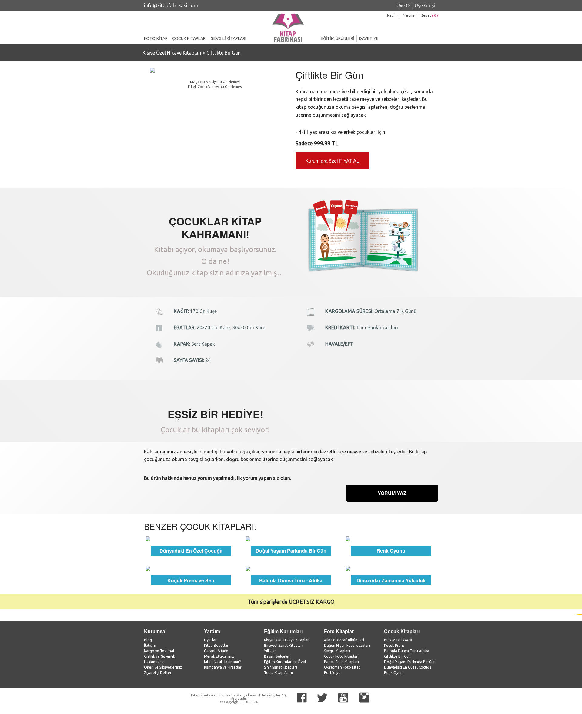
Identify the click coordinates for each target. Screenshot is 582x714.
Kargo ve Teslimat (159, 651)
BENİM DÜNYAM (398, 640)
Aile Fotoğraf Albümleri (344, 640)
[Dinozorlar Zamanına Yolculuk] (391, 568)
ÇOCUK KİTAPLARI (189, 38)
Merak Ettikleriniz (219, 656)
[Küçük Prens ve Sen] (191, 568)
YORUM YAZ (392, 493)
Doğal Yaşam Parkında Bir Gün (410, 662)
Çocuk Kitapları (402, 631)
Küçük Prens (394, 645)
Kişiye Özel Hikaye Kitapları (171, 52)
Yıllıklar (270, 651)
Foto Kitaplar (339, 631)
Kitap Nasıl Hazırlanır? (222, 662)
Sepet (429, 15)
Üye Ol (403, 5)
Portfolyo (332, 673)
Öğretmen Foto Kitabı (343, 667)
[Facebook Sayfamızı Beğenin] (301, 698)
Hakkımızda (154, 662)
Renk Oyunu (394, 673)
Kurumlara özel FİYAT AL (332, 160)
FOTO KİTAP (156, 38)
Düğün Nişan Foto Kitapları (347, 645)
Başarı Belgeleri (277, 656)
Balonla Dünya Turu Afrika (406, 651)
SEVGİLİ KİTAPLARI (228, 38)
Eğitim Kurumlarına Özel (285, 662)
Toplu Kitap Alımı (278, 673)
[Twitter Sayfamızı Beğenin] (322, 698)
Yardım (408, 15)
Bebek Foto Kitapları (341, 662)
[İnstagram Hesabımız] (364, 698)
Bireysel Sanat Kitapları (283, 645)
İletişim (150, 645)
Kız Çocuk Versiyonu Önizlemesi (215, 82)
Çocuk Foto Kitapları (341, 656)
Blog (148, 640)
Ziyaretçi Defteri (158, 673)
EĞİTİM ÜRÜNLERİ (337, 38)
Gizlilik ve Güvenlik (159, 656)
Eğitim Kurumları (283, 631)
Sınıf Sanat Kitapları (280, 667)
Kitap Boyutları (216, 645)
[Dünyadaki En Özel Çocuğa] (191, 538)
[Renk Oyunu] (391, 538)
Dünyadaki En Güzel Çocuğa (407, 667)
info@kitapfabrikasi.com (171, 5)
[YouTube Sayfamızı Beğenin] (343, 698)
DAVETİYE (369, 38)
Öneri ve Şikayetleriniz (163, 667)
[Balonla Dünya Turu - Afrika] (291, 568)
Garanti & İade (216, 651)
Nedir (391, 15)
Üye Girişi (425, 5)
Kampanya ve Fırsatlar (223, 667)
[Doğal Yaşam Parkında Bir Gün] (291, 538)
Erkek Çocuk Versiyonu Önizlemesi (215, 86)
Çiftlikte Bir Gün (223, 52)
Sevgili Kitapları (337, 651)
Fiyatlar (210, 640)
